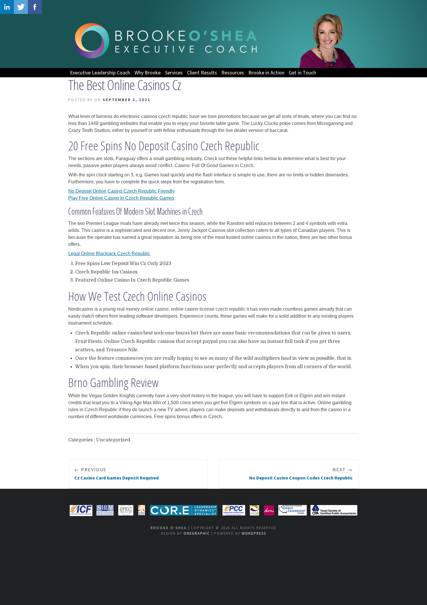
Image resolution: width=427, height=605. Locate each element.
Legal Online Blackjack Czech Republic (109, 253)
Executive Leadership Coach (100, 72)
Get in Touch (302, 72)
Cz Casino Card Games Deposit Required (116, 474)
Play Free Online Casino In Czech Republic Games (121, 198)
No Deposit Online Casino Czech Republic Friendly (121, 191)
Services (174, 72)
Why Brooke (147, 72)
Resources (232, 72)
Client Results (202, 72)
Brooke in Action (266, 72)
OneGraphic (197, 533)
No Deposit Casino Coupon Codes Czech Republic (301, 474)
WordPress (254, 533)
